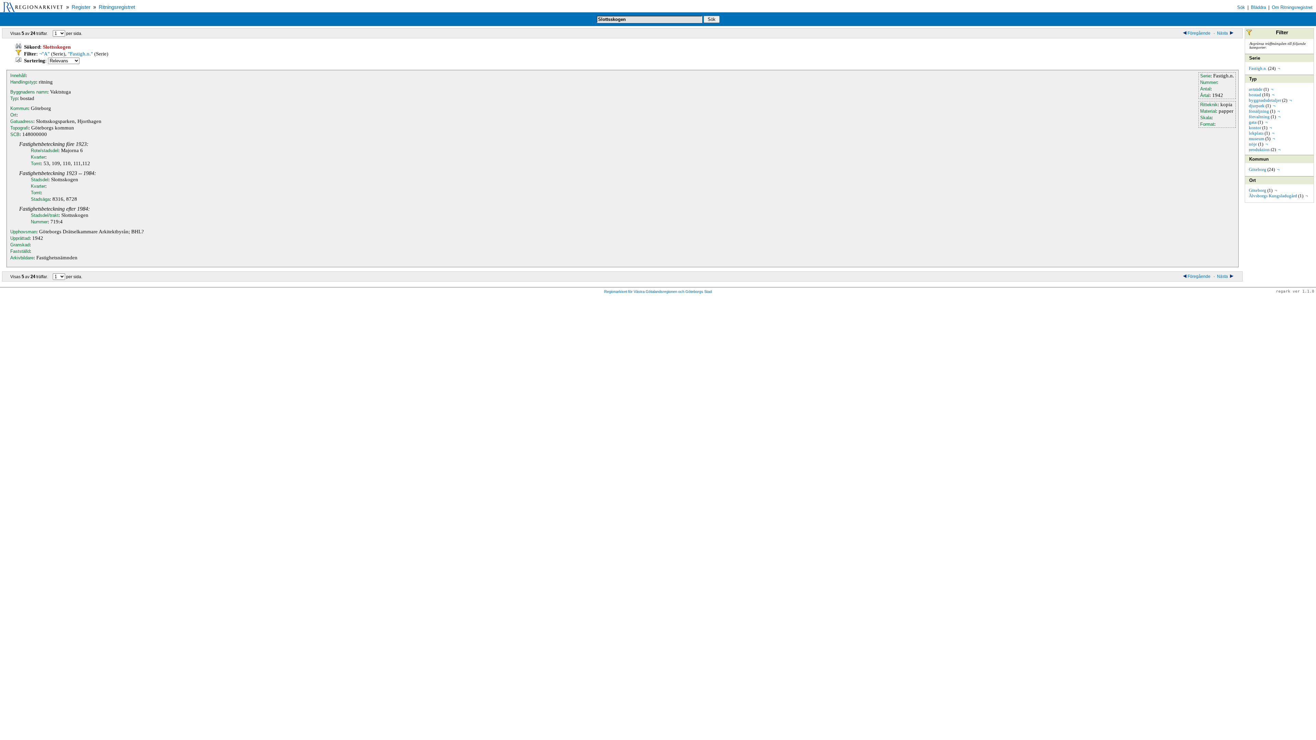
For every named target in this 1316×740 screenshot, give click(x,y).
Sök (1241, 7)
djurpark (1257, 105)
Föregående (1199, 33)
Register (81, 7)
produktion (1259, 149)
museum (1256, 138)
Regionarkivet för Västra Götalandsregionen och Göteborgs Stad (658, 291)
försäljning (1259, 111)
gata (1253, 122)
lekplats (1256, 133)
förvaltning (1259, 116)
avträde (1256, 89)
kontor (1255, 127)
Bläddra (1258, 7)
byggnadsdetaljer (1265, 100)
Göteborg (1257, 169)
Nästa (1223, 33)
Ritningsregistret (117, 7)
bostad (1255, 94)
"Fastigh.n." (80, 54)
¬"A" (44, 54)
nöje (1253, 144)
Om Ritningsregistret (1292, 7)
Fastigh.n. (1258, 68)
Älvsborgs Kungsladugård (1273, 195)
